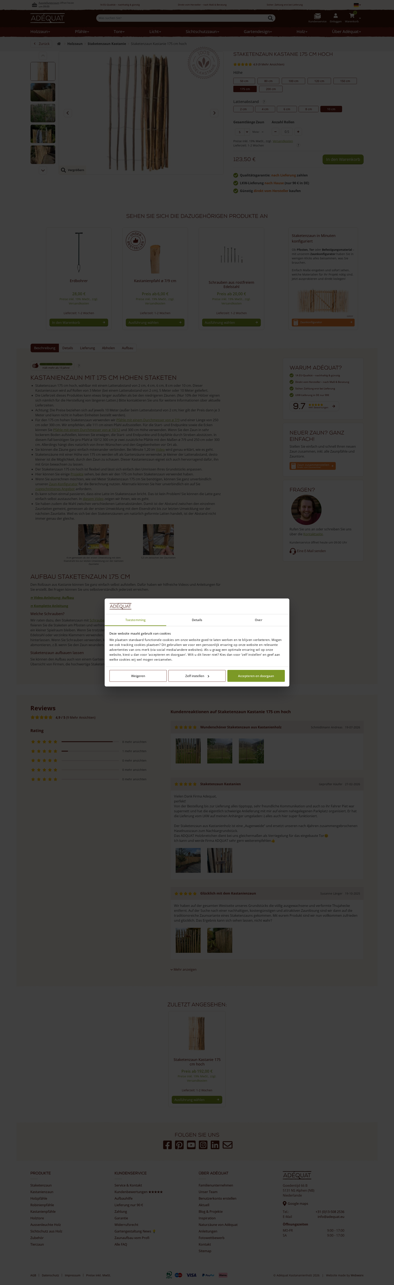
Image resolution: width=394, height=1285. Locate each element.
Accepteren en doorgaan (256, 676)
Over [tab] (258, 620)
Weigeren (138, 676)
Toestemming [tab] (135, 620)
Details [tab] (197, 620)
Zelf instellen (194, 676)
